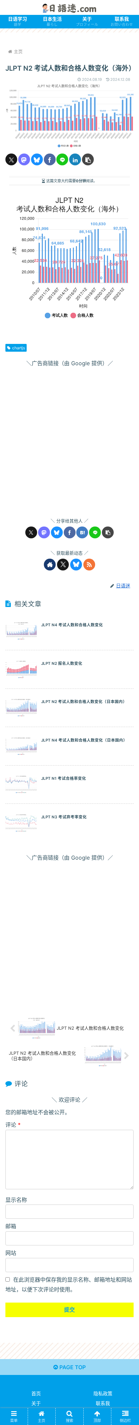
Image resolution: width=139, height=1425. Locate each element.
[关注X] (63, 564)
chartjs (18, 347)
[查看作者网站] (50, 564)
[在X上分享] (11, 159)
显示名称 (16, 1199)
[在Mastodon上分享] (24, 159)
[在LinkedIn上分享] (75, 159)
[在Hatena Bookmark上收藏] (82, 532)
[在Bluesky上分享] (37, 159)
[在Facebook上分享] (50, 159)
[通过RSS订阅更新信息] (89, 564)
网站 (10, 1252)
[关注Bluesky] (76, 564)
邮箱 (10, 1226)
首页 (36, 1393)
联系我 (103, 1403)
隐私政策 (102, 1393)
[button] (88, 159)
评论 (13, 1124)
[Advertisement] (69, 437)
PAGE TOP (72, 1367)
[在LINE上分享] (62, 159)
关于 (36, 1403)
